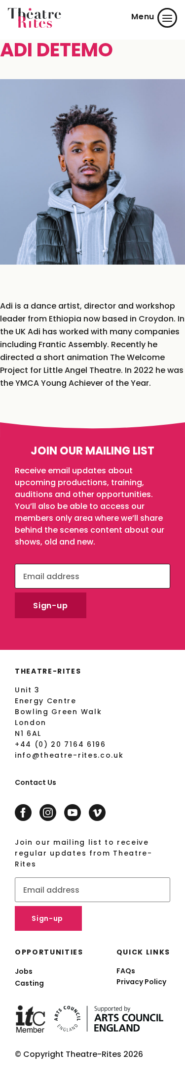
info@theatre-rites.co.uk (69, 755)
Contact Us (35, 782)
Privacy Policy (141, 982)
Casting (29, 983)
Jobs (24, 971)
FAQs (125, 971)
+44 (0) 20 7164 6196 (60, 744)
